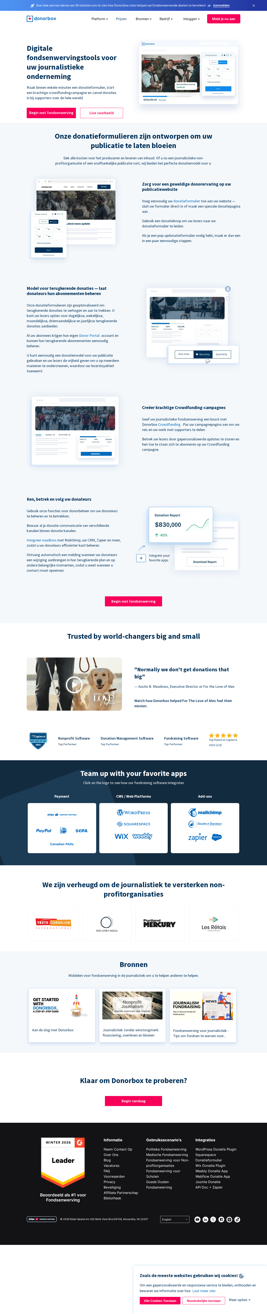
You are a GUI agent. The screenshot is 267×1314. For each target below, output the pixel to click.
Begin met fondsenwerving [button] (51, 112)
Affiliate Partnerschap (121, 1193)
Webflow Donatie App (212, 1176)
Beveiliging (112, 1187)
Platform (98, 19)
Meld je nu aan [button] (223, 19)
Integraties (205, 1140)
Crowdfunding (169, 424)
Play (74, 684)
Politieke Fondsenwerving (166, 1149)
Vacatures (111, 1165)
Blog (107, 1160)
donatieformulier (186, 201)
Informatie (113, 1140)
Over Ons (111, 1155)
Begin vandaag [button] (134, 1101)
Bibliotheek (112, 1198)
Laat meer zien (203, 1290)
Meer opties (238, 1299)
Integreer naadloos (42, 540)
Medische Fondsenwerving (167, 1155)
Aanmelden (221, 5)
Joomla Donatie (207, 1182)
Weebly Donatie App (211, 1171)
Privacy (109, 1182)
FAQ (107, 1171)
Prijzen (121, 19)
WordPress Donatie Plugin (215, 1149)
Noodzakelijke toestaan (204, 1301)
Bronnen (142, 19)
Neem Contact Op (118, 1149)
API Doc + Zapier (209, 1187)
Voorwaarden (114, 1176)
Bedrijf (165, 19)
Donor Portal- (90, 335)
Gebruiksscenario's (163, 1140)
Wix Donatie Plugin (210, 1165)
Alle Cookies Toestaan (160, 1301)
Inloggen (190, 19)
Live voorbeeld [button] (101, 112)
